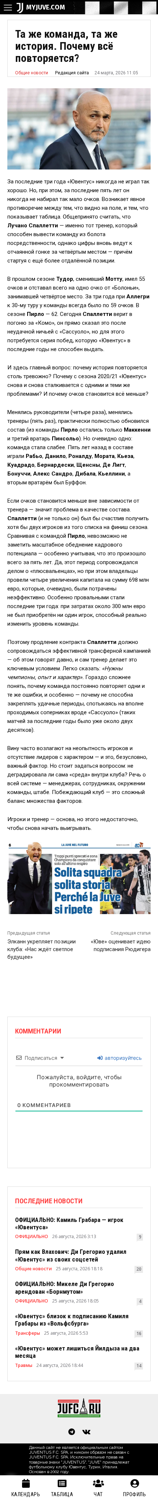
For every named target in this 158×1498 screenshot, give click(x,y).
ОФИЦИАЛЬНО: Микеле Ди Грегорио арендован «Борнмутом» (64, 1287)
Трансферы (27, 1333)
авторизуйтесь (122, 1058)
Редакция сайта (72, 73)
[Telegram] (71, 1432)
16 (138, 1333)
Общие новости (31, 73)
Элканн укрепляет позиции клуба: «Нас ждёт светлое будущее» (41, 949)
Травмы (23, 1365)
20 (138, 1269)
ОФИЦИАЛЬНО (31, 1236)
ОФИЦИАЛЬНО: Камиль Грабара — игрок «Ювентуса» (69, 1223)
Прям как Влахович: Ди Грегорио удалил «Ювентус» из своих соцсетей (70, 1255)
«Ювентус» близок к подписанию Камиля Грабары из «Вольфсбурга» (72, 1319)
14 (138, 1366)
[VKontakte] (86, 1432)
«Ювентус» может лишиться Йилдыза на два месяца (77, 1352)
